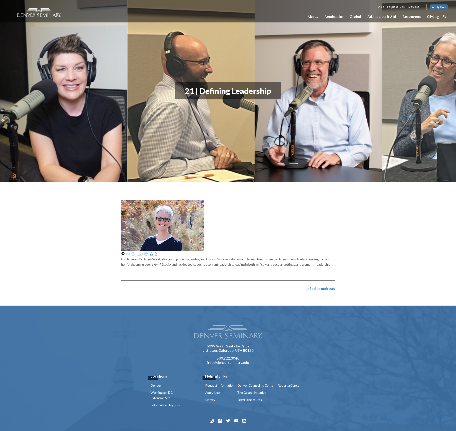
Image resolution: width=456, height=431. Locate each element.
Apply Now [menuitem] (213, 392)
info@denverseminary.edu (228, 362)
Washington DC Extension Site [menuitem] (162, 395)
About (312, 16)
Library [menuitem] (210, 400)
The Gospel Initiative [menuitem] (251, 392)
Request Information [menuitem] (219, 385)
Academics (333, 16)
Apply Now (439, 7)
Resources (411, 16)
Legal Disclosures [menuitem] (249, 400)
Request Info (396, 7)
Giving (433, 16)
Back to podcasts (322, 289)
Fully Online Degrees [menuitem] (165, 405)
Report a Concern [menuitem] (290, 385)
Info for (414, 7)
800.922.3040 (228, 358)
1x (140, 254)
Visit (381, 7)
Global (355, 16)
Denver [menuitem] (156, 385)
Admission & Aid (381, 16)
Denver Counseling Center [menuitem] (256, 385)
